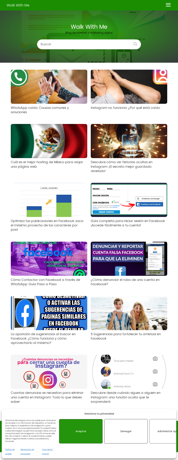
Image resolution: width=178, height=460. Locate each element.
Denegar (126, 431)
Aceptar (81, 431)
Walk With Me (18, 5)
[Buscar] (134, 42)
